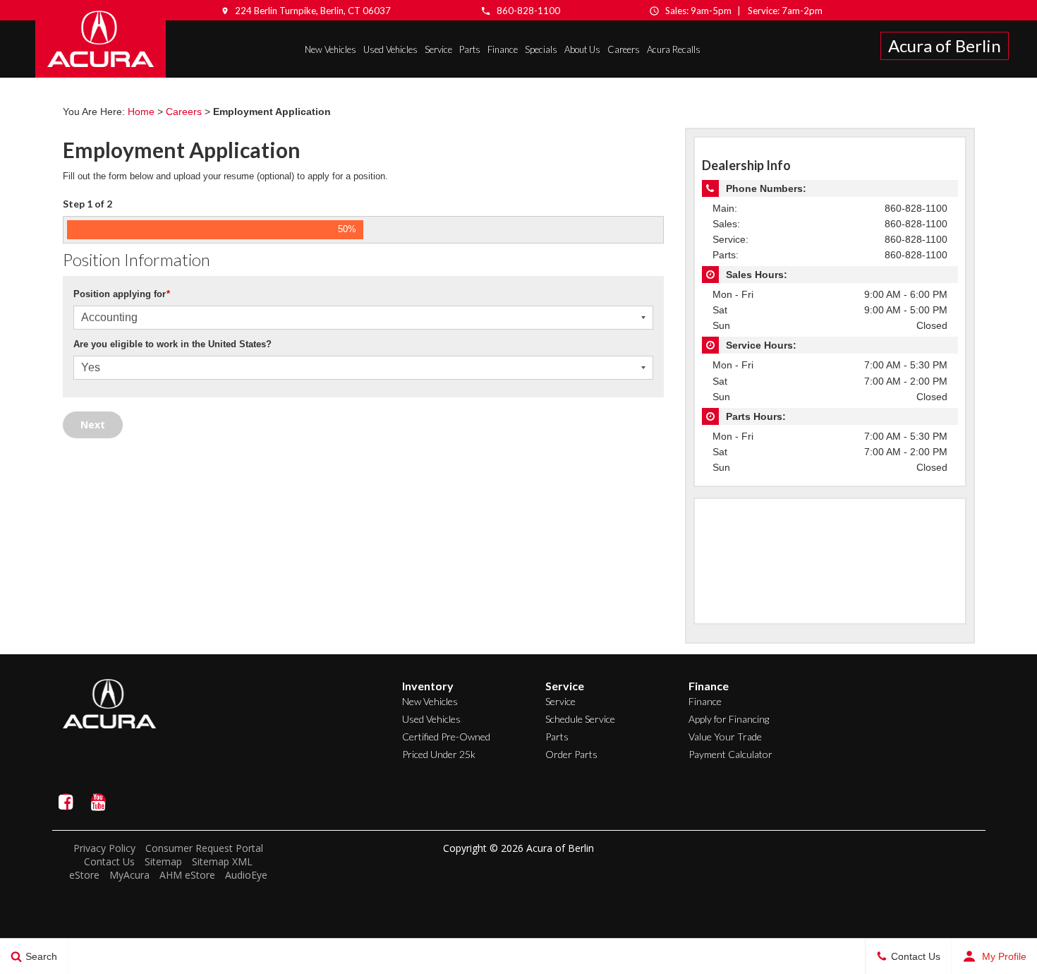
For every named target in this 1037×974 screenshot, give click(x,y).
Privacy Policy (104, 848)
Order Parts (571, 754)
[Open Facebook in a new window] (66, 802)
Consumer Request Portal (204, 848)
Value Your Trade (725, 736)
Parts (469, 49)
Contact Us (109, 861)
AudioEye (246, 875)
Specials (541, 49)
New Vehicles (330, 49)
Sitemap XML (222, 861)
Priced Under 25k (438, 754)
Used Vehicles (390, 49)
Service (438, 49)
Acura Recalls (674, 49)
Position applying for (121, 294)
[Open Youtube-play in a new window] (99, 802)
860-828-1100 (528, 10)
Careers (623, 49)
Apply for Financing (729, 719)
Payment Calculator (730, 754)
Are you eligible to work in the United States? (172, 344)
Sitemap (163, 861)
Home (141, 111)
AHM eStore (187, 875)
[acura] (100, 39)
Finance (502, 49)
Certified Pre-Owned (446, 736)
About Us (582, 49)
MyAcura (129, 875)
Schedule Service (580, 719)
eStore (84, 875)
